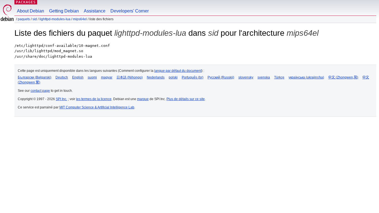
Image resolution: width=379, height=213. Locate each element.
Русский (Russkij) (221, 77)
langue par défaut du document (177, 71)
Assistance (94, 11)
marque (143, 99)
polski (173, 77)
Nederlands (156, 77)
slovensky (245, 77)
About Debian (30, 11)
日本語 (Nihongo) (130, 77)
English (78, 77)
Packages (26, 2)
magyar (106, 77)
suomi (92, 77)
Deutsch (61, 77)
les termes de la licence (94, 99)
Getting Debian (64, 11)
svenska (263, 77)
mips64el (80, 19)
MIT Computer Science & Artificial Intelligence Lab (96, 107)
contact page (40, 91)
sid (34, 19)
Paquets (24, 19)
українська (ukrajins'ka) (306, 77)
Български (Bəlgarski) (34, 77)
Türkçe (279, 77)
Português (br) (192, 77)
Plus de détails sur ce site (185, 99)
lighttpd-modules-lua (54, 19)
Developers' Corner (129, 11)
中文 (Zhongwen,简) (343, 77)
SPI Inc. (61, 99)
